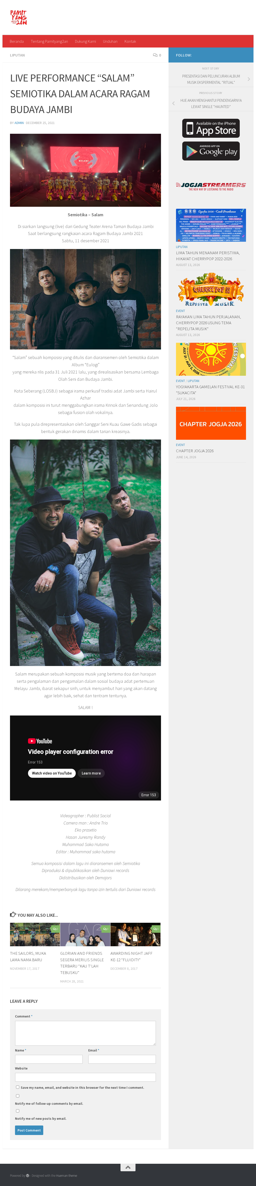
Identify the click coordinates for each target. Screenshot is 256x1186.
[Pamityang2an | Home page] (18, 17)
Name (20, 1050)
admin (19, 122)
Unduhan (110, 41)
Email (93, 1050)
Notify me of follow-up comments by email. (49, 1103)
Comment (23, 1016)
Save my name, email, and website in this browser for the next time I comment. (82, 1087)
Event (180, 311)
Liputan (17, 55)
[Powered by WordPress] (27, 1175)
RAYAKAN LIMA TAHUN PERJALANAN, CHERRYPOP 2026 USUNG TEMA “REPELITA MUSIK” (208, 322)
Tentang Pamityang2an (49, 41)
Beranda (17, 41)
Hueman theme (66, 1176)
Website (21, 1068)
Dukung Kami (85, 41)
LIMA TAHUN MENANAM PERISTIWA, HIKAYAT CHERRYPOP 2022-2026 (208, 256)
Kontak (130, 41)
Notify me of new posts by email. (40, 1118)
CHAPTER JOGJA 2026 (195, 451)
